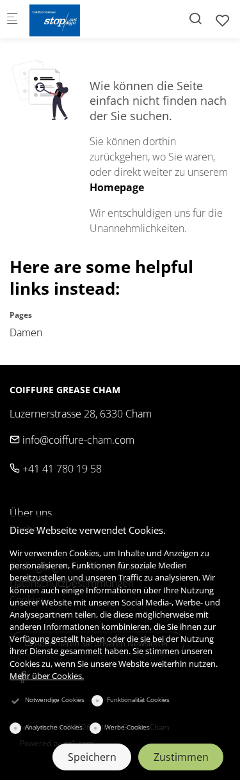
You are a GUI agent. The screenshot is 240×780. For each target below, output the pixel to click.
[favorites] (223, 20)
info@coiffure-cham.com (77, 440)
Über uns (31, 513)
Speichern (92, 757)
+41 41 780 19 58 (61, 469)
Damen (26, 332)
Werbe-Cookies (127, 726)
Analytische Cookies (54, 726)
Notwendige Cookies (54, 699)
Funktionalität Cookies (138, 699)
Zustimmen (181, 757)
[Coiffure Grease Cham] (80, 19)
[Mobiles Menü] (12, 19)
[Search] (195, 18)
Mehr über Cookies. (47, 676)
